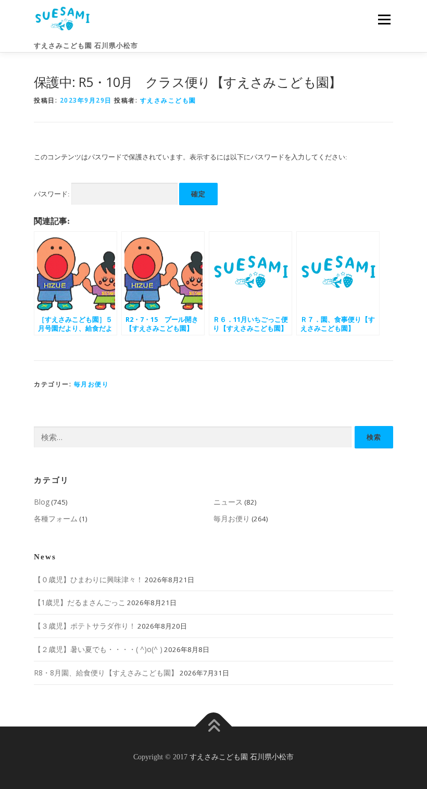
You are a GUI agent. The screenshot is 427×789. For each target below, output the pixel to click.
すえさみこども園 (168, 100)
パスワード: (52, 194)
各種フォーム (56, 518)
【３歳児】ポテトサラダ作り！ (85, 626)
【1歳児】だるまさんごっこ (79, 602)
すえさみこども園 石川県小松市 (86, 45)
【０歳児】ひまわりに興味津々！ (88, 579)
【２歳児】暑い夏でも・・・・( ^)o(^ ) (98, 649)
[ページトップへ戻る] (213, 726)
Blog (41, 502)
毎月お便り (91, 384)
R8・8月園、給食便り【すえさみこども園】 (106, 673)
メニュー (384, 19)
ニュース (228, 502)
